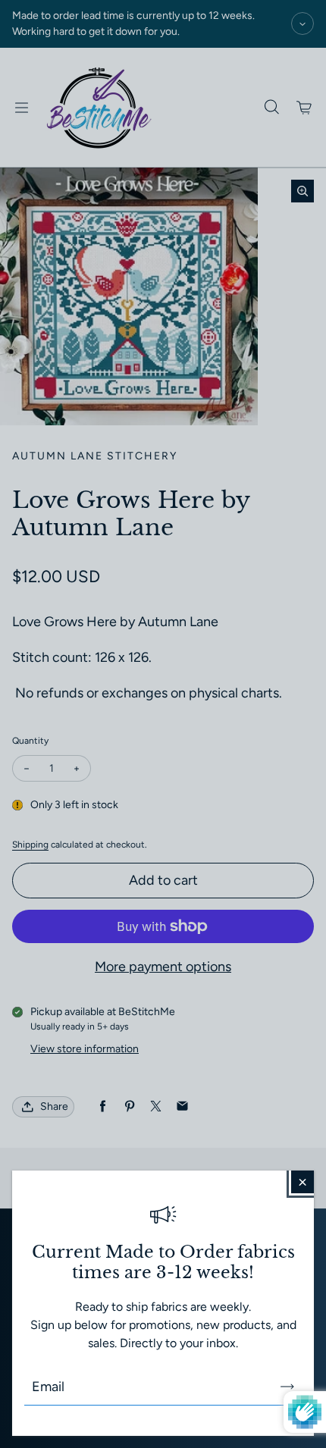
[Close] (302, 1182)
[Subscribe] (287, 1387)
